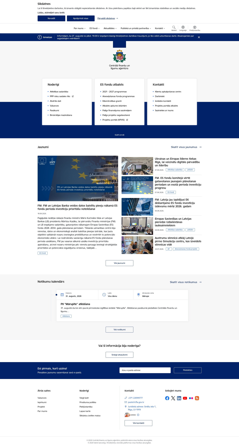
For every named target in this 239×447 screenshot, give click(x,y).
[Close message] (199, 37)
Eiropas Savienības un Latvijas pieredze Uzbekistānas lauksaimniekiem (173, 222)
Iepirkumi (42, 402)
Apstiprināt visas (80, 18)
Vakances (42, 398)
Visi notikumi (119, 329)
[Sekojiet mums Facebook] (167, 398)
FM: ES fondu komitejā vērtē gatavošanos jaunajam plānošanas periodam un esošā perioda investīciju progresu (178, 183)
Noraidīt (51, 18)
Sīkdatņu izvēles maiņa (90, 415)
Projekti (41, 406)
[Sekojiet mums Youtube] (185, 398)
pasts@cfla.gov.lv (136, 402)
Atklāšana (66, 316)
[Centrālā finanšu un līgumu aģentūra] (54, 28)
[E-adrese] (130, 415)
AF (169, 249)
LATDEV (190, 170)
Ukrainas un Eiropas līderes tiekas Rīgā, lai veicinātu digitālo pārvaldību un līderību (177, 162)
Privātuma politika (88, 402)
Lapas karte (85, 411)
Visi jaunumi (119, 263)
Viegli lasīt (84, 398)
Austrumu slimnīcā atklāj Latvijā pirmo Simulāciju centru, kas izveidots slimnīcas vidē (178, 241)
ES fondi (42, 253)
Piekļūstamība (86, 406)
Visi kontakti (138, 423)
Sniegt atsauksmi (119, 354)
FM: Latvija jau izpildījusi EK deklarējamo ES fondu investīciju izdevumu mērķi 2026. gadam (175, 203)
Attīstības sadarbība (175, 170)
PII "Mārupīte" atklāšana (75, 304)
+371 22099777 (135, 398)
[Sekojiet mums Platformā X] (173, 398)
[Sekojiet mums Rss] (197, 398)
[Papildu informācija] (138, 415)
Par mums (42, 411)
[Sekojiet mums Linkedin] (179, 398)
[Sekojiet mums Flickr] (191, 398)
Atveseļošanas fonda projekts (186, 249)
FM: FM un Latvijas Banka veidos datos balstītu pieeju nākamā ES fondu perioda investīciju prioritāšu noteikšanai (77, 207)
